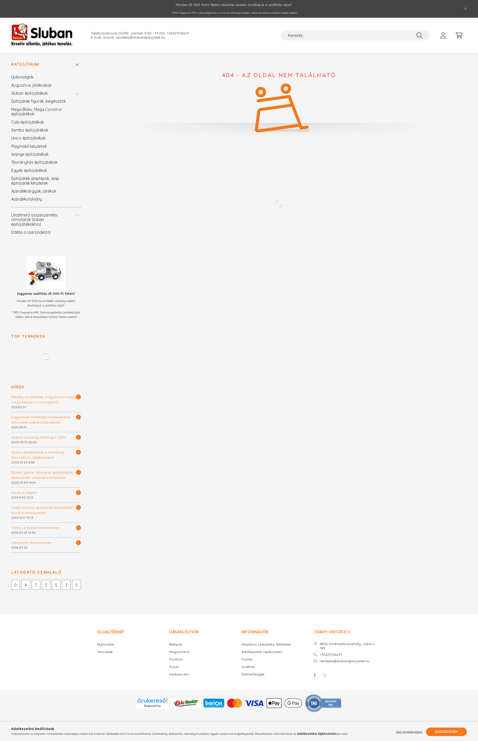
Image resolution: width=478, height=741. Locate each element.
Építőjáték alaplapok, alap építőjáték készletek (35, 180)
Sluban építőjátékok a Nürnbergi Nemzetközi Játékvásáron (37, 455)
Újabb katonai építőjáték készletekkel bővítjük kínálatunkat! (42, 510)
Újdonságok (22, 76)
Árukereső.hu (152, 705)
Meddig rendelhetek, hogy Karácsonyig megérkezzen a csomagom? (43, 399)
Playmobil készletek (29, 146)
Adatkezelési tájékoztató (261, 652)
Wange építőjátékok (30, 154)
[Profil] (443, 35)
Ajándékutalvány (26, 199)
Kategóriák (25, 64)
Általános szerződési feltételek (266, 644)
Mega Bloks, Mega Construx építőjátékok (36, 111)
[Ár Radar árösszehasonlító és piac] (186, 702)
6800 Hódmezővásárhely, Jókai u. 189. (347, 646)
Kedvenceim (179, 674)
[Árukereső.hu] (152, 700)
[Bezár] (465, 8)
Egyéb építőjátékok (29, 170)
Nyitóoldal (105, 644)
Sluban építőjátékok (29, 93)
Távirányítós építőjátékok (34, 162)
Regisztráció (179, 652)
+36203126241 (331, 655)
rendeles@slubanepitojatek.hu (344, 661)
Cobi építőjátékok (27, 122)
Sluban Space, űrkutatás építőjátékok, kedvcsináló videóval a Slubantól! (42, 475)
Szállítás (248, 667)
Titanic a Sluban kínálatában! (35, 527)
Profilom (176, 659)
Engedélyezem (446, 732)
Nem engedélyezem (409, 732)
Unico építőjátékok (28, 138)
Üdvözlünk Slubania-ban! (31, 542)
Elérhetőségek (252, 674)
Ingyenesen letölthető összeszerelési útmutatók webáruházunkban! (41, 420)
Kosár (174, 667)
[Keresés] (419, 35)
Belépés (175, 644)
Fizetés (247, 659)
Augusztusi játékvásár (31, 85)
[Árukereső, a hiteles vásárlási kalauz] (323, 702)
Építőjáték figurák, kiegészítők (38, 101)
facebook (315, 675)
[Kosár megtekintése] (459, 35)
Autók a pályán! (24, 492)
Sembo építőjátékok (29, 130)
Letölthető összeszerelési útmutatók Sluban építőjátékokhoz (34, 220)
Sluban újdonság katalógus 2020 (38, 437)
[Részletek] (78, 396)
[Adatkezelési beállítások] (325, 675)
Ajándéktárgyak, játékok (33, 191)
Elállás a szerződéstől (31, 232)
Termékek (105, 652)
